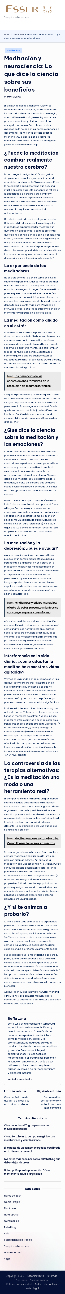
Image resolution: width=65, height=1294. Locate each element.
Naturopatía (11, 1214)
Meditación (13, 50)
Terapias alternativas (16, 1246)
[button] (20, 1079)
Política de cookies (46, 1284)
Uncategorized (12, 1252)
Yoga (7, 1259)
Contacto (21, 1280)
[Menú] (33, 27)
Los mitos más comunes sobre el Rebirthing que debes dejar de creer (32, 1160)
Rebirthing (10, 1227)
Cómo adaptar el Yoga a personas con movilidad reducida (27, 1127)
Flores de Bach (12, 1195)
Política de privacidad (19, 1284)
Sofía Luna (17, 1018)
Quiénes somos (39, 1280)
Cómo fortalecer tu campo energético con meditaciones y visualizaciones (29, 1138)
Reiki (6, 1233)
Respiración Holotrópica (18, 1240)
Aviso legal (32, 1288)
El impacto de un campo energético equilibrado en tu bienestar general (32, 1149)
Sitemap (52, 1276)
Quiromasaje (11, 1221)
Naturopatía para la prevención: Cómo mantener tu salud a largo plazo (27, 1172)
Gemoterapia (12, 1202)
